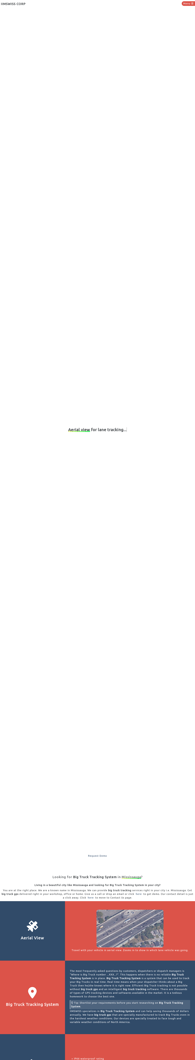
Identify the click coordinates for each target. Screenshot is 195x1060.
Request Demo (97, 855)
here (139, 894)
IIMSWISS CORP (13, 4)
